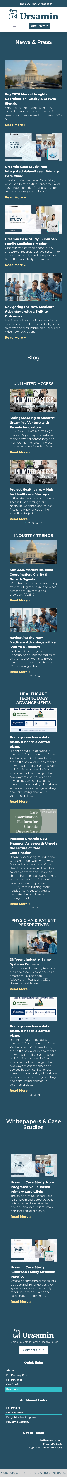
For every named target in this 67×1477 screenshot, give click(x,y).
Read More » (15, 125)
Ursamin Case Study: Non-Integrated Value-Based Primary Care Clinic (32, 171)
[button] (14, 25)
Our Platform (14, 1384)
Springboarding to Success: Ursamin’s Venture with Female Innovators (32, 422)
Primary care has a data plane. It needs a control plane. (30, 741)
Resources (12, 1389)
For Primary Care (17, 1375)
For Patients (14, 1379)
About (10, 1370)
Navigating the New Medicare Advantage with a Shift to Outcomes (30, 311)
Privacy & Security (17, 1421)
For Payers (13, 1407)
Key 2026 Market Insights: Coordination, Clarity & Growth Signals (30, 98)
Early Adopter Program (21, 1417)
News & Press (14, 1412)
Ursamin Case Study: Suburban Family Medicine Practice (33, 1271)
